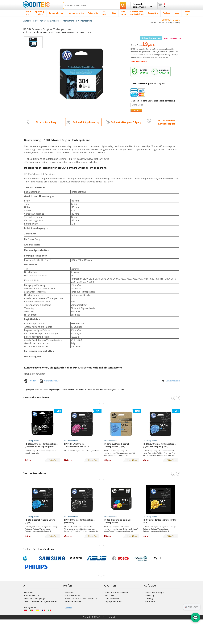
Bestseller (110, 595)
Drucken (33, 381)
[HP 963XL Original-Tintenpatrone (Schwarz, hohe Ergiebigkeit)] (42, 423)
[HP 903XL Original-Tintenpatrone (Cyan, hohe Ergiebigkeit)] (160, 423)
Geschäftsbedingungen (35, 598)
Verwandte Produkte (52, 381)
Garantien (150, 601)
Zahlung (149, 598)
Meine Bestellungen (154, 592)
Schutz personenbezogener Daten (40, 601)
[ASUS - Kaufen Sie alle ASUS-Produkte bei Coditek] (97, 558)
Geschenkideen (112, 598)
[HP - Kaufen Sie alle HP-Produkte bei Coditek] (30, 558)
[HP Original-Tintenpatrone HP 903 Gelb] (160, 499)
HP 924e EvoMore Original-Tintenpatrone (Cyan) (117, 445)
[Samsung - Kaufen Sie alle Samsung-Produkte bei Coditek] (52, 558)
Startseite (27, 20)
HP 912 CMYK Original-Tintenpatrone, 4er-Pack (76, 445)
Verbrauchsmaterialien (50, 20)
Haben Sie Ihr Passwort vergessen (81, 598)
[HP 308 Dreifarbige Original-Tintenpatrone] (121, 499)
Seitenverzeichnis (73, 601)
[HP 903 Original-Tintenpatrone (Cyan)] (42, 499)
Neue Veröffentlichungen (116, 592)
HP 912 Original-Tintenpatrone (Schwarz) (79, 521)
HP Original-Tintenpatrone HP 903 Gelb (159, 521)
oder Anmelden (140, 5)
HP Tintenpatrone (84, 20)
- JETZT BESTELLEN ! (161, 38)
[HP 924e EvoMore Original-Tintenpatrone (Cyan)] (121, 423)
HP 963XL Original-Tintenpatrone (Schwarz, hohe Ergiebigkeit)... (40, 452)
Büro (35, 20)
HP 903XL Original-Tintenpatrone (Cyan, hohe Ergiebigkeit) (159, 445)
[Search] (123, 5)
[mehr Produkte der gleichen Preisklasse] (178, 474)
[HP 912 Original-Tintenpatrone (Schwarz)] (81, 499)
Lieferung (149, 595)
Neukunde (69, 592)
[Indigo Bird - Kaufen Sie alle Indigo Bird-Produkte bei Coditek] (141, 558)
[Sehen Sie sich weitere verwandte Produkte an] (178, 398)
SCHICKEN (136, 110)
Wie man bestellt (73, 595)
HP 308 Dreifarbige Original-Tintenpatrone (117, 521)
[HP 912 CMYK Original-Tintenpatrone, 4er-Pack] (81, 423)
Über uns (28, 592)
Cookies (68, 607)
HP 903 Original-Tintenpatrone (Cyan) (40, 521)
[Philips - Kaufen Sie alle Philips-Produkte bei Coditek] (36, 567)
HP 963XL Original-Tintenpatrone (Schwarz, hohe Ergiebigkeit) (41, 445)
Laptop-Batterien (113, 601)
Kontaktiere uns (31, 595)
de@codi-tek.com (171, 19)
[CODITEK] (41, 4)
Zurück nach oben (173, 381)
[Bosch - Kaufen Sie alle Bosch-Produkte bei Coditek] (120, 558)
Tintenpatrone (67, 20)
